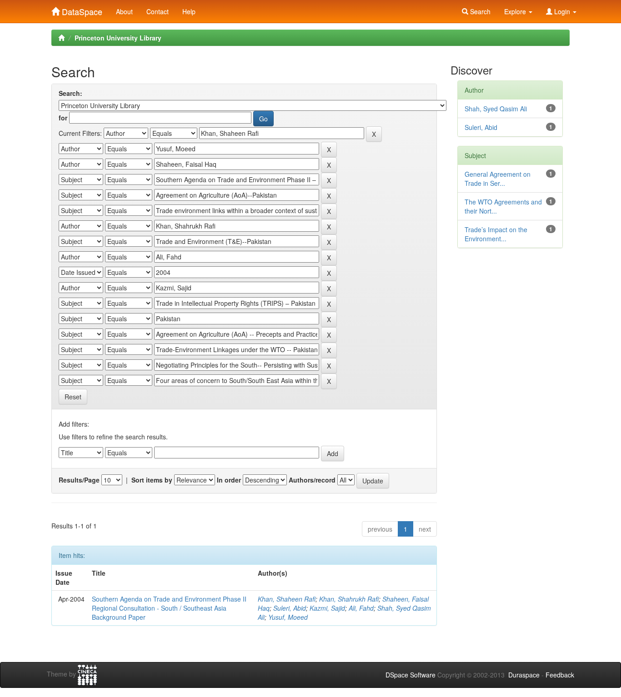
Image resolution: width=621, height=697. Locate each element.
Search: (70, 93)
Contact (157, 11)
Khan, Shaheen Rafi (287, 598)
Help (188, 11)
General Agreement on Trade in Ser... (498, 178)
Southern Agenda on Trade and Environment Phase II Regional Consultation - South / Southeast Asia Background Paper (169, 608)
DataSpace (81, 9)
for (63, 117)
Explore (516, 11)
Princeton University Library (118, 37)
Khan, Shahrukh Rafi (349, 598)
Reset (73, 396)
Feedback (560, 674)
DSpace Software (411, 674)
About (124, 11)
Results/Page (79, 479)
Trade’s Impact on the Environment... (496, 234)
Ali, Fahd (361, 607)
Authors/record (312, 479)
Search (479, 11)
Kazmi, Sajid (327, 607)
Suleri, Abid (289, 607)
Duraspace (524, 674)
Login (562, 11)
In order (229, 479)
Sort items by (151, 479)
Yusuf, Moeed (288, 617)
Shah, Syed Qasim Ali (496, 108)
